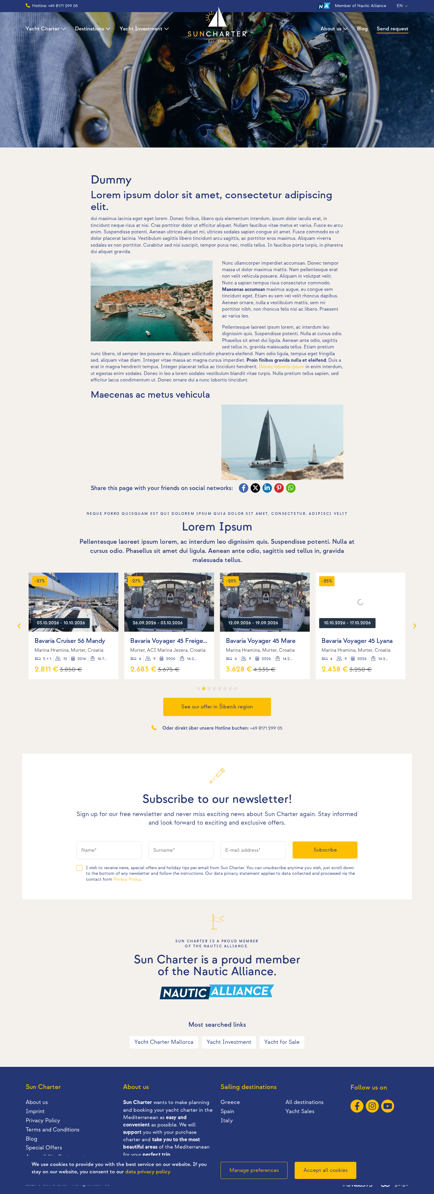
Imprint (35, 1111)
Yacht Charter (42, 29)
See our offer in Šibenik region (217, 707)
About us (331, 29)
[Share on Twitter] (256, 489)
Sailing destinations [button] (249, 1087)
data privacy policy (147, 1172)
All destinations (304, 1102)
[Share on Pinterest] (279, 489)
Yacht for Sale (282, 1042)
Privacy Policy (127, 879)
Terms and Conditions (52, 1129)
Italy (227, 1120)
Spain (227, 1111)
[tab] (198, 688)
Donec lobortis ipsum (281, 367)
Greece (230, 1102)
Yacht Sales (299, 1111)
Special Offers (44, 1147)
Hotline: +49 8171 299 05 (55, 5)
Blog (362, 29)
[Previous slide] (19, 626)
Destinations (89, 29)
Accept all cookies (325, 1170)
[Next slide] (414, 626)
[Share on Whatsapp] (291, 489)
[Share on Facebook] (244, 489)
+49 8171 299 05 (266, 728)
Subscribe (325, 850)
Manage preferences (254, 1170)
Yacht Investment (141, 29)
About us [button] (136, 1087)
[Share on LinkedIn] (267, 489)
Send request (392, 29)
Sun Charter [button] (43, 1087)
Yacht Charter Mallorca (163, 1042)
